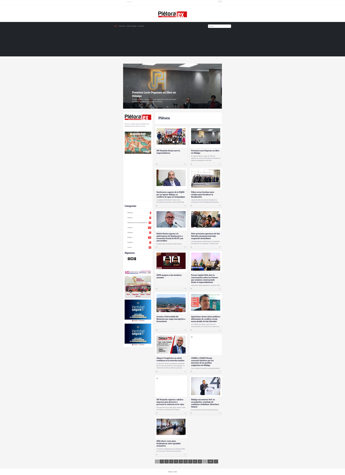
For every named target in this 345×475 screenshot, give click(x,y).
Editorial (139, 212)
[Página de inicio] (172, 14)
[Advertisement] (172, 43)
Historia (139, 217)
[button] (217, 86)
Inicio (116, 26)
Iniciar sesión (129, 1)
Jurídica (139, 227)
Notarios (139, 232)
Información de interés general (139, 222)
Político (139, 237)
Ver (185, 164)
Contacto (141, 26)
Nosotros (122, 26)
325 (210, 461)
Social (139, 247)
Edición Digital (132, 26)
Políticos (139, 242)
